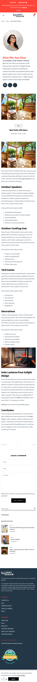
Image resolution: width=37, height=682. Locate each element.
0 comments (12, 531)
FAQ (2, 603)
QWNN (19, 397)
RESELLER (4, 626)
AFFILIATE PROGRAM (7, 628)
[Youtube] (26, 2)
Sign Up (25, 7)
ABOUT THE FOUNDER (8, 631)
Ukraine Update (15, 539)
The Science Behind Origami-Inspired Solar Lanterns (22, 528)
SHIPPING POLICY (6, 606)
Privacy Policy (21, 675)
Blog (18, 125)
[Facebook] (19, 2)
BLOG (3, 623)
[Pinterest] (22, 2)
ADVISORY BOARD (6, 634)
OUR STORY (4, 620)
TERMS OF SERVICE (7, 608)
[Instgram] (24, 2)
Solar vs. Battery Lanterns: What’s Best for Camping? (22, 550)
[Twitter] (21, 2)
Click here (4, 404)
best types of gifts (24, 178)
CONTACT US (5, 600)
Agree (13, 679)
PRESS (3, 611)
